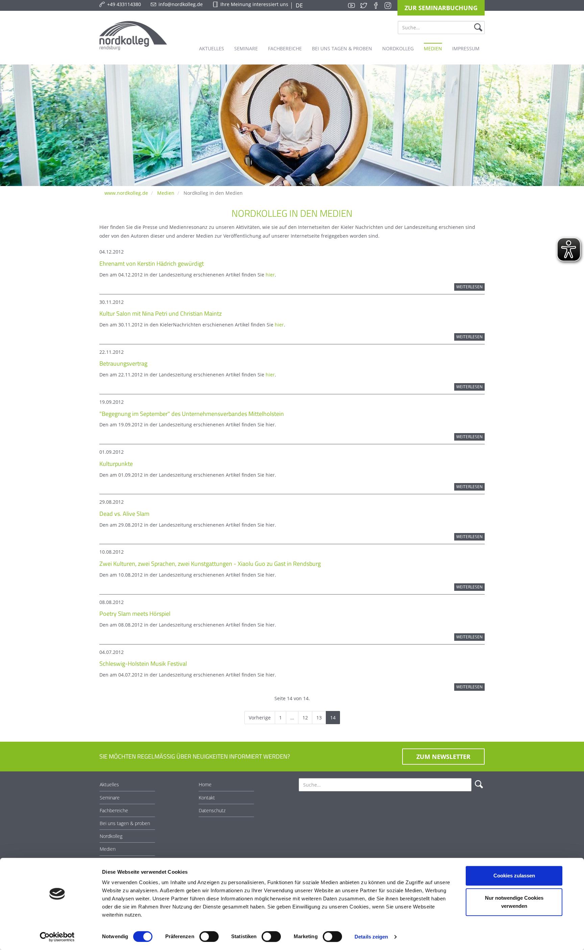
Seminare (110, 797)
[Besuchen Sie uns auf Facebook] (376, 5)
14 (333, 717)
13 (319, 717)
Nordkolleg (111, 836)
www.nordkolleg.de (126, 193)
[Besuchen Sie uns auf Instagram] (388, 5)
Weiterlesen (469, 287)
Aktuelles (109, 784)
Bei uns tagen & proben (125, 823)
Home (205, 784)
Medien (165, 193)
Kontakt (207, 797)
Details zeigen (371, 937)
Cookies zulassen (514, 875)
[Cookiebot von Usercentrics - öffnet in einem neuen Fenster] (57, 937)
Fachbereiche (114, 810)
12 (305, 717)
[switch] (209, 936)
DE (298, 5)
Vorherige (260, 717)
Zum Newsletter (443, 757)
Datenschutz (212, 810)
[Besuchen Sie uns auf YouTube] (351, 5)
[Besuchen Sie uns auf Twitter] (363, 5)
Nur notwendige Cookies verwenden (514, 902)
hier (270, 274)
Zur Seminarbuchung (441, 8)
